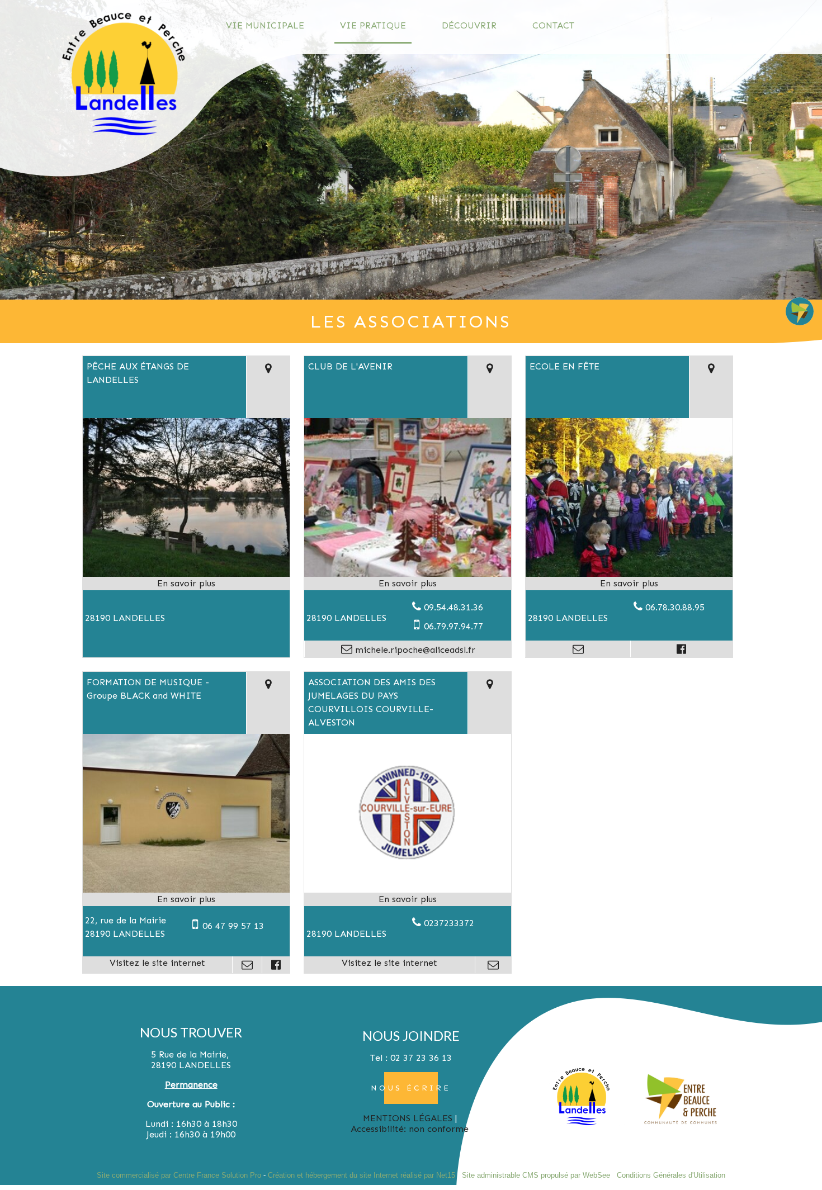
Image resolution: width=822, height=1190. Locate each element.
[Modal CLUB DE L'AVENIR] (407, 574)
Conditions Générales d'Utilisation (671, 1175)
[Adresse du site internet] (157, 964)
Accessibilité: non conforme (410, 1128)
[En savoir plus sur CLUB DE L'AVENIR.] (407, 583)
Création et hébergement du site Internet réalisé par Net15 (361, 1175)
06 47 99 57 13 (233, 926)
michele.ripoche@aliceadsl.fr (413, 649)
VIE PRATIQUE (373, 25)
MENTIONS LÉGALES (407, 1118)
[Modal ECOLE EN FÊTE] (629, 574)
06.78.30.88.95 (675, 607)
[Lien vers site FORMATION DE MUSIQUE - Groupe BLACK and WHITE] (186, 890)
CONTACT (553, 25)
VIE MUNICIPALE (265, 25)
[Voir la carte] (268, 387)
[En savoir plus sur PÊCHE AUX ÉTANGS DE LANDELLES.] (186, 583)
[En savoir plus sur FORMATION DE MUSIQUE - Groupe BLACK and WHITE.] (186, 899)
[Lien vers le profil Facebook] (681, 649)
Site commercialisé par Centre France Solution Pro (179, 1175)
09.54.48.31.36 (453, 607)
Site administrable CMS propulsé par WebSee (536, 1175)
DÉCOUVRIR (469, 25)
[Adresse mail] (578, 649)
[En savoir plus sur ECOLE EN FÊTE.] (629, 583)
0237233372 (449, 923)
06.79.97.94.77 (453, 626)
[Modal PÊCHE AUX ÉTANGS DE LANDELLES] (186, 574)
